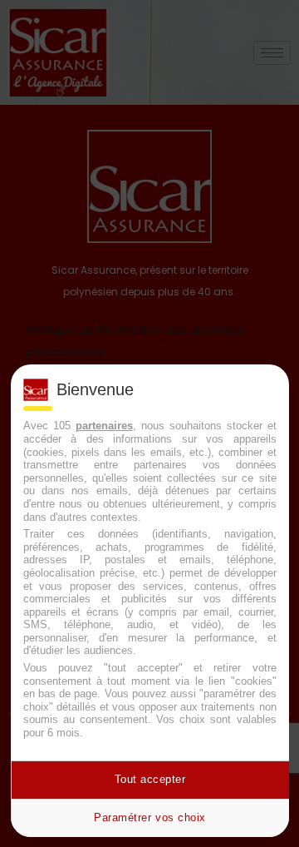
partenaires (104, 425)
